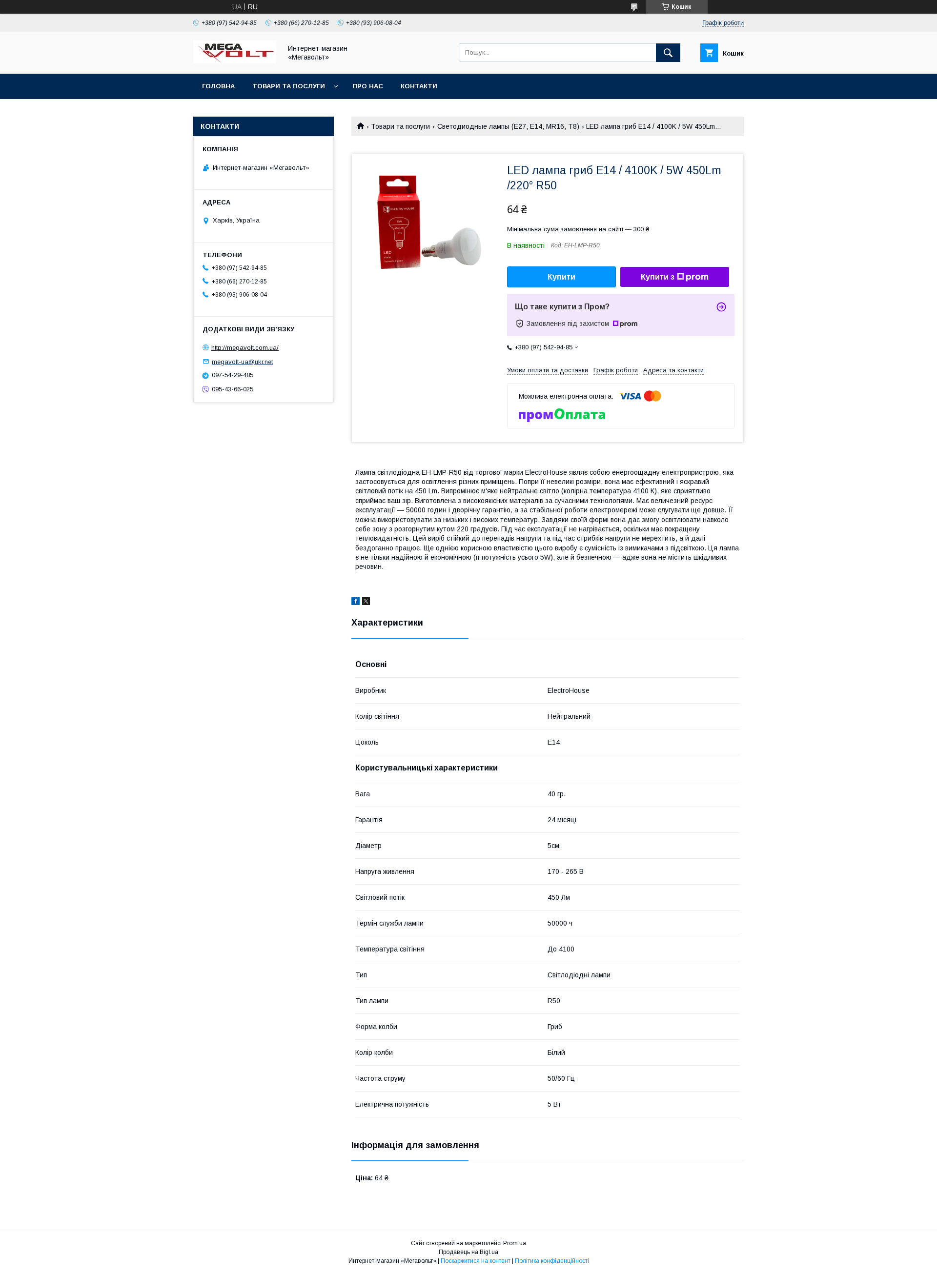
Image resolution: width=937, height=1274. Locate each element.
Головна (218, 86)
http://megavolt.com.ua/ (245, 347)
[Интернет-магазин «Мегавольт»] (234, 61)
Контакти (419, 86)
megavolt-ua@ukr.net (242, 361)
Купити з (657, 277)
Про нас (367, 86)
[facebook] (355, 603)
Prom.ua (514, 1243)
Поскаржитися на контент (475, 1260)
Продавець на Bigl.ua (468, 1252)
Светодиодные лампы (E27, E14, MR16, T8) (508, 126)
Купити (561, 277)
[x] (366, 603)
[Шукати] (668, 52)
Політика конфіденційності (552, 1260)
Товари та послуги (288, 86)
